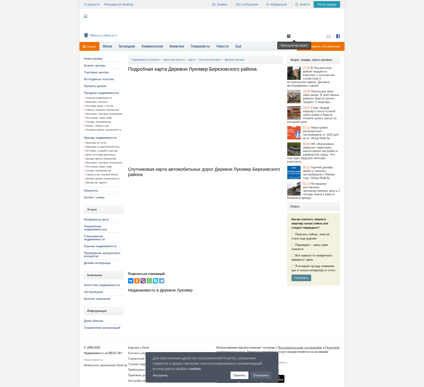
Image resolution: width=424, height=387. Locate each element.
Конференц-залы (96, 219)
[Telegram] (161, 280)
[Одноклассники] (137, 280)
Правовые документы (142, 375)
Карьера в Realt (138, 347)
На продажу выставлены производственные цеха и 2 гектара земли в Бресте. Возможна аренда (313, 190)
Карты (192, 59)
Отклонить (261, 375)
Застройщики (93, 291)
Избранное (278, 4)
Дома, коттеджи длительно (100, 154)
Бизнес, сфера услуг (97, 125)
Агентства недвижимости (102, 284)
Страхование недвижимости (94, 238)
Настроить (160, 375)
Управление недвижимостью (95, 228)
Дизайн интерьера (97, 262)
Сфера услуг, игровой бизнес (102, 174)
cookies (195, 369)
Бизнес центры (95, 65)
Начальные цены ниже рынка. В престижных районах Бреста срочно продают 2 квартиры (321, 97)
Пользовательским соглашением (300, 347)
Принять (239, 375)
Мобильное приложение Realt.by (105, 365)
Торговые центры (96, 72)
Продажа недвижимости (101, 93)
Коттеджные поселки (99, 79)
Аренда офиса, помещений (101, 158)
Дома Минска (93, 320)
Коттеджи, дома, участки (99, 105)
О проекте (92, 4)
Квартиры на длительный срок (103, 146)
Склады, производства (98, 121)
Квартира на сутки (96, 142)
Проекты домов (95, 86)
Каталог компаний (97, 298)
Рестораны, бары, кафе (99, 117)
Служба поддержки (141, 364)
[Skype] (155, 280)
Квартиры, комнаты (97, 102)
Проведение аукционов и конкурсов (102, 254)
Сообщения (249, 4)
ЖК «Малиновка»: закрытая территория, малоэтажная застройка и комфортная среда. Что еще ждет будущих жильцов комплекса (312, 152)
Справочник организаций (102, 327)
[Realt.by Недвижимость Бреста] (85, 17)
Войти (305, 4)
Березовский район (210, 59)
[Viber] (143, 280)
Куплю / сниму (94, 197)
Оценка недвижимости (100, 246)
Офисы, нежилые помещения (102, 109)
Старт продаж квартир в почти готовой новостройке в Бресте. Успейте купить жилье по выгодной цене (312, 114)
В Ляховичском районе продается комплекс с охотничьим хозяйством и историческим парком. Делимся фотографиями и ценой (311, 76)
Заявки (222, 4)
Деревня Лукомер (234, 59)
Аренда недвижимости (100, 137)
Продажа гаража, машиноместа (103, 129)
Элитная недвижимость (99, 98)
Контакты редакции (141, 353)
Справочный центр (140, 358)
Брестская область (174, 59)
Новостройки (93, 58)
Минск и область (102, 35)
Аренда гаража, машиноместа (102, 178)
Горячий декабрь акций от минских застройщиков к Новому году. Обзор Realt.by (319, 173)
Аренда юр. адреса (96, 182)
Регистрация (326, 4)
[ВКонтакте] (130, 280)
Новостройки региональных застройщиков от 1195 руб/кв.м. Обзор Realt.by (321, 133)
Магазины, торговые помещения (104, 113)
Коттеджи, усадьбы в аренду (102, 150)
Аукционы (91, 190)
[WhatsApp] (149, 280)
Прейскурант (136, 369)
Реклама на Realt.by (118, 4)
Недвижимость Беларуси (145, 59)
